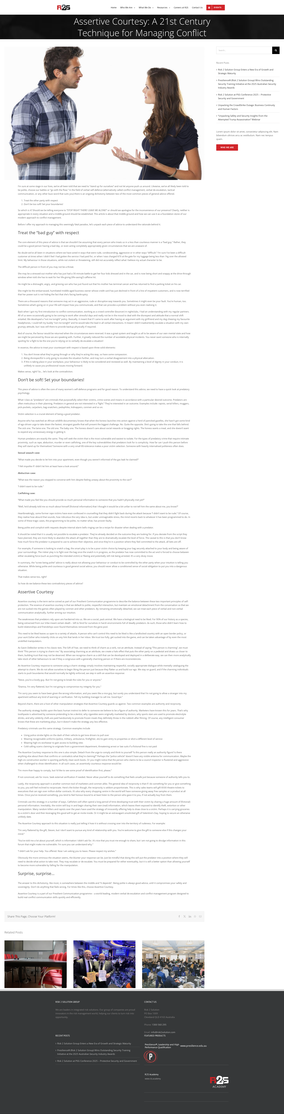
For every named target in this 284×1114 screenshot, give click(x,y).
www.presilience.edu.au (193, 1045)
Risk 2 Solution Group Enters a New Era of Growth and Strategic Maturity (94, 1043)
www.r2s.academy (153, 1078)
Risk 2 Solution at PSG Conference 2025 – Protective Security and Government (97, 1060)
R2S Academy (151, 1074)
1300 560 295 (159, 1024)
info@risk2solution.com (163, 1032)
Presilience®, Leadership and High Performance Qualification (162, 1046)
